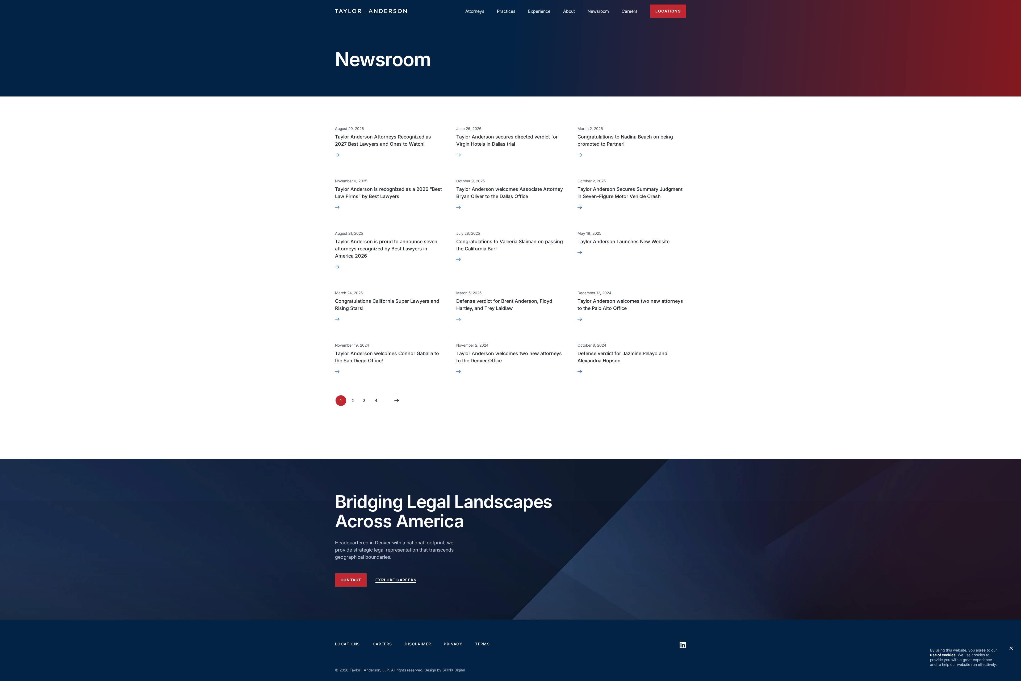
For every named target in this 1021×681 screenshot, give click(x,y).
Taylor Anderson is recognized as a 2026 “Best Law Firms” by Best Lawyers (388, 192)
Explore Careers (395, 580)
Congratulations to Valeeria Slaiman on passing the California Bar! (509, 245)
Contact (351, 580)
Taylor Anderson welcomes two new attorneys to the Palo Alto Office (630, 304)
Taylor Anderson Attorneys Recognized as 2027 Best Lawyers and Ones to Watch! (383, 140)
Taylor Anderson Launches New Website (623, 241)
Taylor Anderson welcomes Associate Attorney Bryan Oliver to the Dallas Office (509, 192)
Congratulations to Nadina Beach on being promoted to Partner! (625, 140)
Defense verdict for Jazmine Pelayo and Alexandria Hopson (622, 357)
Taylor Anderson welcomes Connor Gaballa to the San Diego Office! (387, 357)
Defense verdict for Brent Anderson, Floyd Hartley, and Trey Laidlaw (504, 304)
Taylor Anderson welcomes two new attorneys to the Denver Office (509, 357)
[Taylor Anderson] (371, 11)
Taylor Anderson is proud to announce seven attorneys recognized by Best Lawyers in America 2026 (386, 249)
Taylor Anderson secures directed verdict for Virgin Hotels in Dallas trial (507, 140)
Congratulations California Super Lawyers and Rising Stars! (387, 304)
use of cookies (943, 655)
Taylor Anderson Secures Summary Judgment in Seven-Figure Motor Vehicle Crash (630, 192)
